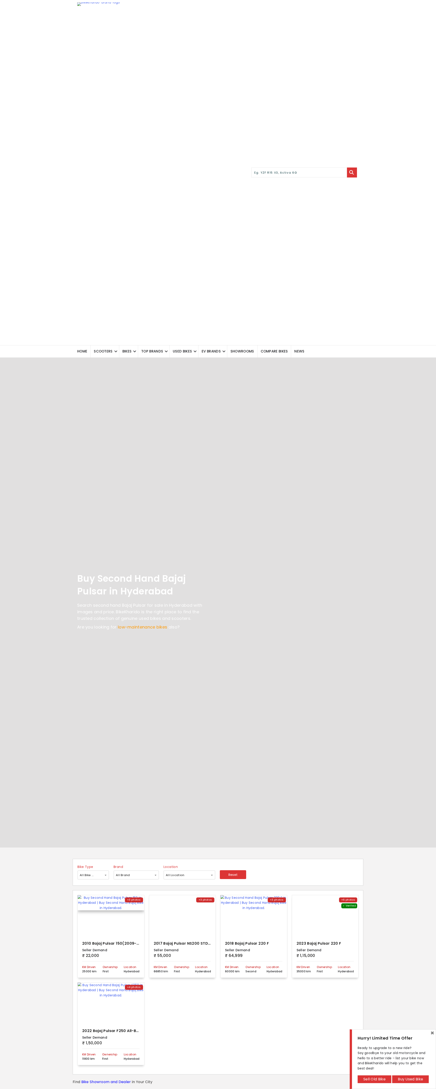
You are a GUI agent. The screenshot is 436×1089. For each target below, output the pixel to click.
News (299, 351)
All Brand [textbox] (123, 875)
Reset (233, 874)
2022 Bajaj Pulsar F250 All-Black (113, 1030)
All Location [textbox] (175, 875)
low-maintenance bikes (142, 627)
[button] (116, 351)
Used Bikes (182, 351)
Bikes (127, 351)
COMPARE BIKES (274, 351)
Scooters (103, 351)
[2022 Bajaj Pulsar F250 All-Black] (111, 1003)
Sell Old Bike (374, 1079)
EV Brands (211, 351)
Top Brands (152, 351)
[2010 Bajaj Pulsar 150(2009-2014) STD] (111, 915)
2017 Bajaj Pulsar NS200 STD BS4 (185, 943)
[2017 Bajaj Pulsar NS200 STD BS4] (182, 915)
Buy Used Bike (410, 1079)
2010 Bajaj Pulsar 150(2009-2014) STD (119, 943)
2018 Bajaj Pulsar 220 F (247, 943)
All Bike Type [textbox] (89, 875)
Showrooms (242, 351)
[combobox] (93, 875)
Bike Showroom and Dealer (106, 1081)
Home (82, 351)
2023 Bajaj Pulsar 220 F (319, 943)
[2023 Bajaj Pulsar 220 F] (325, 915)
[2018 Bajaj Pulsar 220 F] (253, 915)
